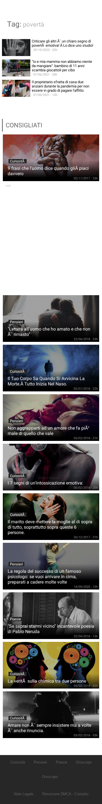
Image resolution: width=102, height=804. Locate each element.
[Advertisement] (51, 239)
